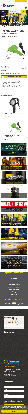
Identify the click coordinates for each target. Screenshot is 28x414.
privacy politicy (16, 401)
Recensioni (14, 294)
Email (5, 389)
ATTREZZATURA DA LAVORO (13, 25)
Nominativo (7, 385)
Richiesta (6, 394)
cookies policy (16, 407)
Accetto (14, 411)
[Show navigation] (3, 11)
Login (17, 1)
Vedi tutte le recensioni (10, 328)
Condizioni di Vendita (14, 284)
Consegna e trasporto (14, 289)
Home (3, 25)
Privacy (14, 292)
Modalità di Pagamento (14, 287)
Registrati (24, 1)
